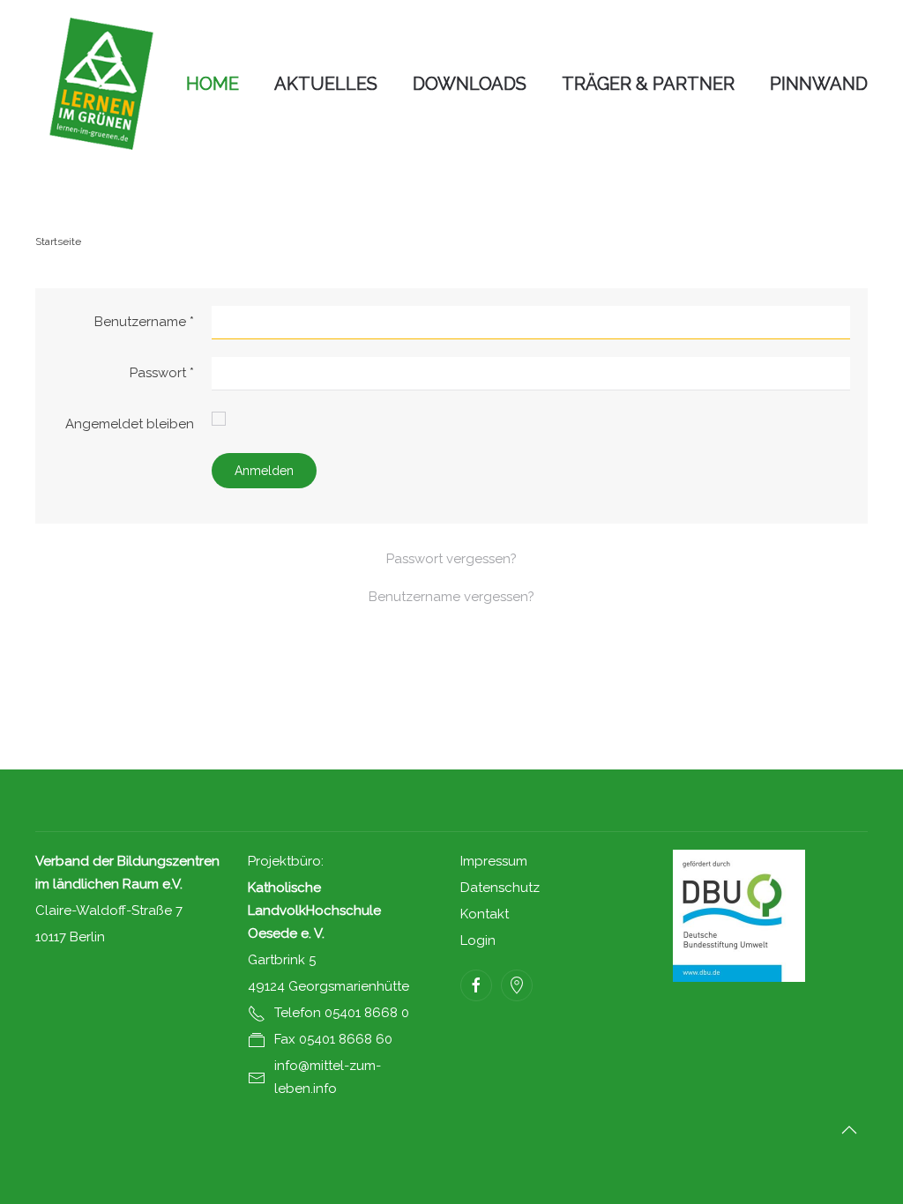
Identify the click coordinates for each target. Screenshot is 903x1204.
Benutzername (144, 322)
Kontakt (484, 914)
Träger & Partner (648, 83)
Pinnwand (819, 83)
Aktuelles (325, 83)
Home (212, 83)
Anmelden (264, 471)
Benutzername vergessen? (451, 597)
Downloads (469, 83)
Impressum (493, 861)
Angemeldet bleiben (129, 424)
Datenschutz (500, 888)
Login (478, 940)
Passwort (162, 373)
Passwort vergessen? (451, 559)
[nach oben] (849, 1130)
